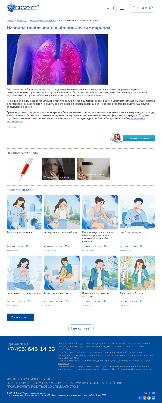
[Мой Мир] (153, 398)
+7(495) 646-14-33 (31, 349)
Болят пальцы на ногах (58, 293)
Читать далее (12, 250)
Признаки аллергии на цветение (95, 295)
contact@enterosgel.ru (131, 361)
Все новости (20, 317)
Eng (108, 8)
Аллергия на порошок (19, 232)
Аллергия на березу (131, 293)
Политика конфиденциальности (134, 369)
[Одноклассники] (144, 398)
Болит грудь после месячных (24, 293)
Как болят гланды (130, 232)
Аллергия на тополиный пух (60, 232)
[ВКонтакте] (140, 398)
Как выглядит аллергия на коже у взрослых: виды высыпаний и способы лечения (97, 237)
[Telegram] (149, 398)
